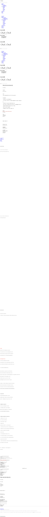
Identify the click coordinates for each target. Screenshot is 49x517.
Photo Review (3, 465)
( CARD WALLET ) (5, 54)
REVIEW (3, 27)
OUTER (4, 7)
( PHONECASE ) (4, 5)
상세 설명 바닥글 (2, 139)
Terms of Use (1, 508)
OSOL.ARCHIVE (3, 6)
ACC (3, 10)
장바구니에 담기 (2, 497)
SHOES (4, 59)
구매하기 (2, 496)
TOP (3, 8)
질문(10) (1, 140)
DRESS (4, 22)
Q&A (2, 12)
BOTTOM (4, 9)
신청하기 (2, 505)
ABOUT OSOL (3, 11)
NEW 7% (4, 20)
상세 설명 (1, 138)
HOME (2, 4)
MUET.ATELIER (4, 17)
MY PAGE (3, 3)
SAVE (1, 464)
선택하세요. (1, 484)
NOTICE (3, 26)
